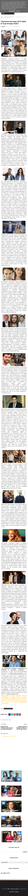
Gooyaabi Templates (14, 891)
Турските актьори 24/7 (8, 708)
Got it (18, 11)
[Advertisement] (14, 753)
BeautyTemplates (15, 889)
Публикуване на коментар (8, 736)
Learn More (12, 11)
